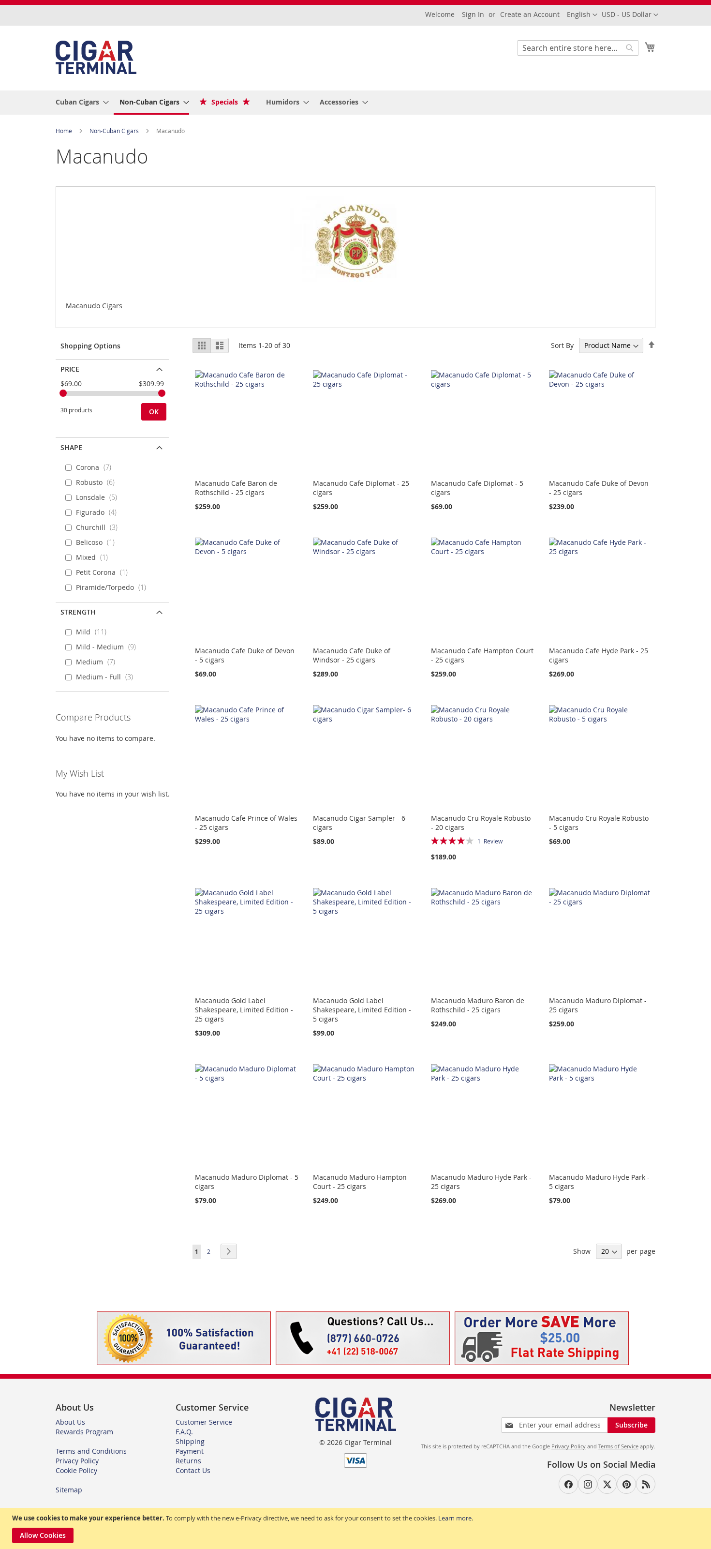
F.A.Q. (184, 1431)
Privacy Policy (77, 1460)
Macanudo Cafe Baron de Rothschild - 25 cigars (236, 488)
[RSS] (645, 1484)
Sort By (562, 345)
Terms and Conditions (91, 1451)
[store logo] (96, 57)
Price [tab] (69, 369)
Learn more (455, 1518)
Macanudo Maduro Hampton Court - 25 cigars (360, 1182)
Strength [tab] (78, 612)
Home (65, 131)
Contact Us (193, 1470)
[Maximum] (161, 393)
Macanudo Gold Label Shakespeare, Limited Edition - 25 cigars (244, 1009)
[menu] (355, 102)
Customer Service (204, 1422)
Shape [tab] (71, 447)
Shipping (190, 1441)
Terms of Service (618, 1446)
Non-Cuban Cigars (114, 131)
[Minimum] (63, 393)
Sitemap (69, 1489)
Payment (190, 1451)
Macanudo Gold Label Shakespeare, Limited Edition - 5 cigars (362, 1009)
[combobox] (578, 48)
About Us (70, 1422)
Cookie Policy (76, 1470)
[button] (630, 15)
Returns (188, 1460)
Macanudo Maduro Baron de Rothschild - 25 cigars (477, 1005)
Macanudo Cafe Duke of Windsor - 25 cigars (351, 655)
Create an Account (530, 14)
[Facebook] (568, 1484)
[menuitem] (79, 101)
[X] (607, 1484)
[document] (356, 1528)
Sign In (473, 14)
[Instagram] (587, 1484)
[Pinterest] (626, 1484)
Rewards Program (84, 1431)
